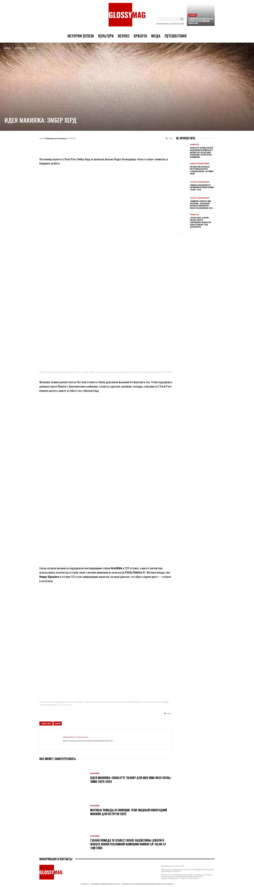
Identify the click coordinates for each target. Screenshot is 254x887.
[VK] (110, 145)
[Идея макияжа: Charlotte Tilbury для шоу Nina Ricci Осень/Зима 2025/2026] (63, 778)
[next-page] (182, 234)
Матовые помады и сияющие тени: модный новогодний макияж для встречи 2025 (128, 812)
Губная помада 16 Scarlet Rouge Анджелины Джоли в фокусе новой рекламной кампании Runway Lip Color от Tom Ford (128, 844)
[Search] (182, 19)
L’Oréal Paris (46, 723)
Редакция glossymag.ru (56, 138)
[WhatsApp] (101, 145)
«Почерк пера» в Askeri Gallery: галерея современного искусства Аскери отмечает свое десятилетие (200, 222)
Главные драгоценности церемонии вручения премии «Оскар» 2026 (202, 187)
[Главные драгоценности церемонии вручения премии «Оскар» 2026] (182, 186)
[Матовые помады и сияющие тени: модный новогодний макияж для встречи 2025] (63, 810)
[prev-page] (178, 234)
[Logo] (127, 14)
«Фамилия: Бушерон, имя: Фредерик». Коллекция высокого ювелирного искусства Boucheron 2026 (201, 204)
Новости (194, 144)
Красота (19, 48)
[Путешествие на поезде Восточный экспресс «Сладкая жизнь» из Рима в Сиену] (182, 168)
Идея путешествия (199, 163)
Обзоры (192, 15)
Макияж (31, 48)
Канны (57, 723)
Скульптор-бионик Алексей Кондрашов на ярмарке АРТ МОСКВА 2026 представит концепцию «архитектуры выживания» (201, 152)
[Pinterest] (120, 145)
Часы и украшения (199, 182)
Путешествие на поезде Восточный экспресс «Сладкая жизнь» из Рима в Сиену (202, 170)
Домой (7, 48)
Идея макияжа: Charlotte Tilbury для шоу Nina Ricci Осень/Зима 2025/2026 (130, 779)
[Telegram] (91, 145)
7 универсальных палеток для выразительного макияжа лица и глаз (200, 20)
